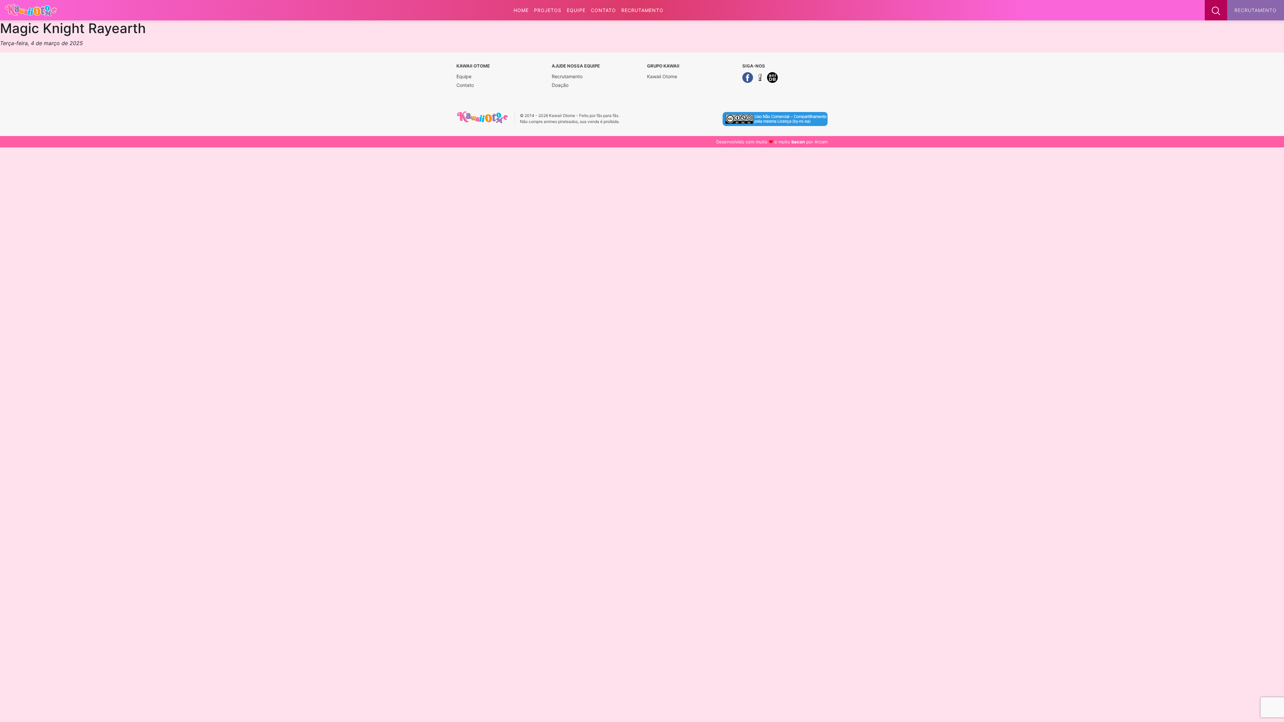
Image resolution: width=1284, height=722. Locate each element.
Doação (560, 85)
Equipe (576, 10)
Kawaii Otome (662, 76)
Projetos (547, 10)
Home (521, 10)
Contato (603, 10)
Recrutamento (642, 10)
